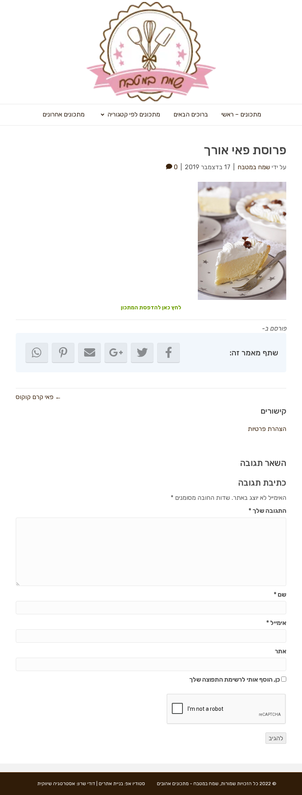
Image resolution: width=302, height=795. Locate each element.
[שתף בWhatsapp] (37, 352)
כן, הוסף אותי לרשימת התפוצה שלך (235, 679)
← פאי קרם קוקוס (38, 397)
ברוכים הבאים (190, 114)
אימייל (276, 623)
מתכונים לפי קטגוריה (133, 114)
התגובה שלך (267, 510)
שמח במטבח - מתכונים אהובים (188, 783)
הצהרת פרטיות (267, 429)
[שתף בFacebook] (168, 352)
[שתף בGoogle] (116, 352)
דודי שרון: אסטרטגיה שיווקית (66, 783)
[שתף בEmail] (89, 352)
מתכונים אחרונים (63, 114)
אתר (280, 651)
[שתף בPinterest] (63, 352)
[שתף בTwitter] (142, 352)
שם (280, 594)
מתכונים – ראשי (241, 114)
